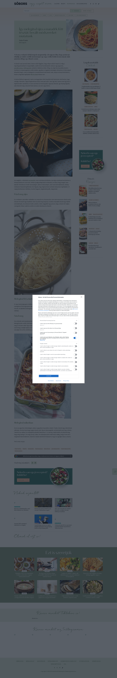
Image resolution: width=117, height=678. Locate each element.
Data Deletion (51, 380)
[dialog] (58, 339)
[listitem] (58, 320)
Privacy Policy (66, 380)
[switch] (75, 323)
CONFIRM (48, 375)
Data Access (58, 380)
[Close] (82, 297)
